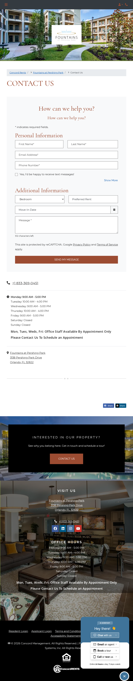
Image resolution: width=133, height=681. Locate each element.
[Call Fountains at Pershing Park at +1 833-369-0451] (127, 4)
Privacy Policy (82, 244)
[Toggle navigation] (6, 4)
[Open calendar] (114, 210)
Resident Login (18, 631)
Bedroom (38, 196)
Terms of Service (107, 244)
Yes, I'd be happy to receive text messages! (47, 174)
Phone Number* (29, 165)
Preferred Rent (81, 199)
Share (110, 405)
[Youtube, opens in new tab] (78, 528)
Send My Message (66, 259)
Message (25, 220)
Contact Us (66, 458)
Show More (111, 180)
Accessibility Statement (66, 635)
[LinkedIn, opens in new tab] (62, 528)
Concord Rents (18, 72)
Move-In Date (27, 209)
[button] (120, 4)
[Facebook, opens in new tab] (55, 528)
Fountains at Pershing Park (48, 72)
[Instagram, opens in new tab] (70, 528)
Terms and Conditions (69, 631)
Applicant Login (41, 631)
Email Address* (28, 154)
